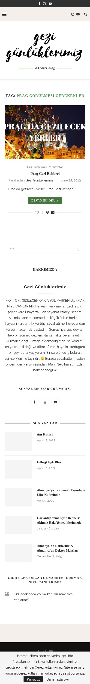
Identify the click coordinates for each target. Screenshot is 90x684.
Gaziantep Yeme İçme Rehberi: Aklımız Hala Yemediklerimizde (59, 520)
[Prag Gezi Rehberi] (45, 132)
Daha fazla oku (58, 679)
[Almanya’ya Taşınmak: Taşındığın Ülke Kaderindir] (18, 497)
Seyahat (58, 167)
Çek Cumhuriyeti (37, 167)
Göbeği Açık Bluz (49, 462)
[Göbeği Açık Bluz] (18, 469)
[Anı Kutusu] (18, 441)
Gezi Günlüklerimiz (39, 180)
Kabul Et (33, 679)
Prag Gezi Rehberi (45, 173)
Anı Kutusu (45, 434)
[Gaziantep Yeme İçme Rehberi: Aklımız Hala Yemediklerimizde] (18, 525)
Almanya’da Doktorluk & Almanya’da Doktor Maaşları (57, 548)
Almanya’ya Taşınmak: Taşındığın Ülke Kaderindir (61, 492)
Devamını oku (43, 200)
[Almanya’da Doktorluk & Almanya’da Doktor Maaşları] (18, 553)
